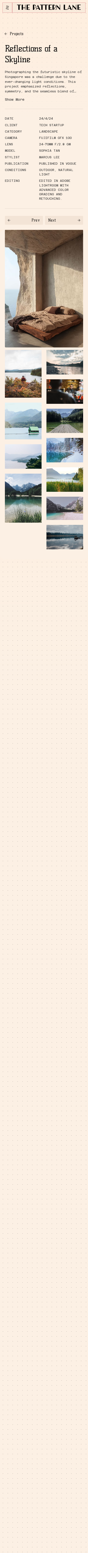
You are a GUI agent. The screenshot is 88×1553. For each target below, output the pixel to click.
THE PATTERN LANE (49, 7)
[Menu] (7, 7)
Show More (14, 99)
